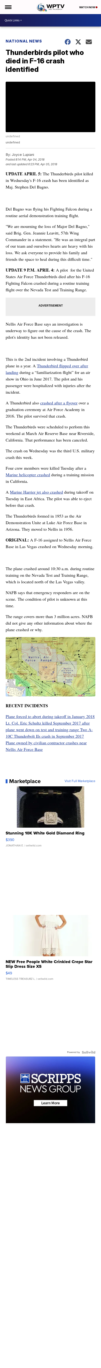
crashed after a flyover (59, 403)
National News (24, 41)
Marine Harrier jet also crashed (36, 492)
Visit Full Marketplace (80, 781)
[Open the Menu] (8, 7)
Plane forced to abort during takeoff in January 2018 (50, 716)
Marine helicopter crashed (28, 474)
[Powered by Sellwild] (88, 1052)
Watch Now (87, 7)
